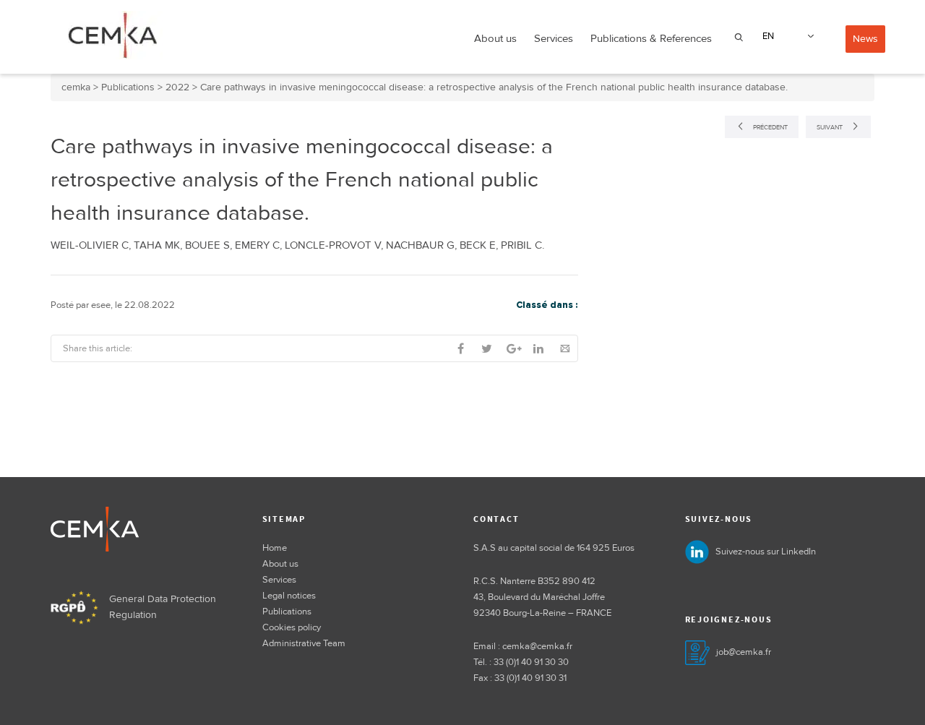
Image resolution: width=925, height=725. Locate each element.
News (865, 39)
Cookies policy (291, 627)
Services (553, 38)
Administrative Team (303, 643)
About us (495, 38)
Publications (286, 611)
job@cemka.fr (743, 652)
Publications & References (651, 38)
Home (274, 548)
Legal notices (289, 595)
